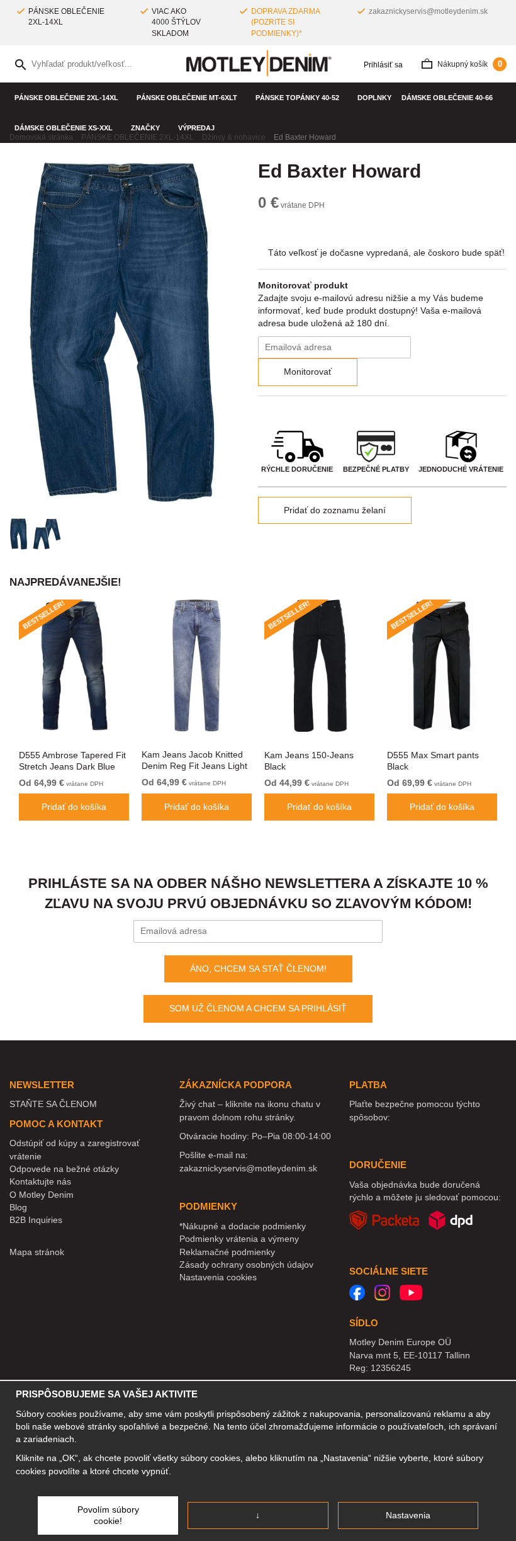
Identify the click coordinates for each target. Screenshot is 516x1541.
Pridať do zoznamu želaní (335, 510)
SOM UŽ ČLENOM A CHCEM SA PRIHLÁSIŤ (258, 1008)
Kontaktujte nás (40, 1181)
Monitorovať (308, 372)
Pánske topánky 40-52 (297, 97)
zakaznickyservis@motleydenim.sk (428, 11)
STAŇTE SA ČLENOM (53, 1104)
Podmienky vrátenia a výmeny (239, 1239)
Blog (18, 1207)
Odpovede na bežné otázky (64, 1169)
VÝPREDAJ (196, 128)
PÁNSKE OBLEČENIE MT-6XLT (187, 97)
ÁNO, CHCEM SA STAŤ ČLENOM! (258, 969)
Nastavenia (408, 1515)
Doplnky (374, 97)
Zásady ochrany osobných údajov (246, 1265)
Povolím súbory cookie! (108, 1515)
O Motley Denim (41, 1195)
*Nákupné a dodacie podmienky (242, 1226)
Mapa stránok (36, 1252)
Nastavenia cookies (218, 1277)
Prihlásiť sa (382, 64)
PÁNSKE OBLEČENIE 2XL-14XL (66, 97)
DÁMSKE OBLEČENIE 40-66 (447, 97)
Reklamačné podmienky (227, 1252)
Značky (145, 128)
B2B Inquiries (35, 1220)
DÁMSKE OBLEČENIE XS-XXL (63, 128)
